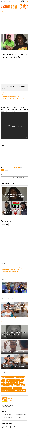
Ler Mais (15, 312)
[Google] (4, 1)
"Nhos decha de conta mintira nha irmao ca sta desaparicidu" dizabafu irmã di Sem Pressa (14, 196)
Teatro (16, 382)
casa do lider (4, 385)
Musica (20, 417)
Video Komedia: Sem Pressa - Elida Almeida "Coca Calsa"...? (14, 93)
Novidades (4, 321)
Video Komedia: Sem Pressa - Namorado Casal (14, 99)
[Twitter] (1, 1)
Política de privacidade (21, 414)
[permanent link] (4, 60)
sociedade (14, 390)
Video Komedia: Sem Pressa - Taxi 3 (11, 96)
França (7, 380)
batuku (21, 382)
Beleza (3, 377)
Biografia (8, 377)
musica (14, 388)
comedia (11, 385)
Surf (12, 382)
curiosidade (17, 385)
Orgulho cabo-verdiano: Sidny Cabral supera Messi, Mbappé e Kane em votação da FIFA (12, 270)
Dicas (18, 377)
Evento (23, 377)
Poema (22, 380)
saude (8, 390)
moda (10, 388)
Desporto (14, 377)
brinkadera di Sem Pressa (18, 102)
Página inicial (8, 414)
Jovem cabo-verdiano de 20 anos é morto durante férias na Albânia (14, 334)
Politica (3, 382)
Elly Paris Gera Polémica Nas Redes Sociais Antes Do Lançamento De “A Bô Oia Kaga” (14, 306)
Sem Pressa (11, 51)
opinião (19, 388)
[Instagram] (7, 1)
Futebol (17, 380)
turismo (20, 390)
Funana (12, 380)
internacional (4, 388)
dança (22, 385)
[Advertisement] (9, 23)
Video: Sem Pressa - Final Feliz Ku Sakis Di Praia (13, 211)
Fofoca (3, 380)
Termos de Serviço (8, 417)
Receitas (8, 382)
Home (2, 51)
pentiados (3, 390)
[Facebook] (13, 1)
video (6, 51)
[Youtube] (10, 1)
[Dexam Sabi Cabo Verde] (14, 8)
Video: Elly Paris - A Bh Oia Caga (13, 351)
